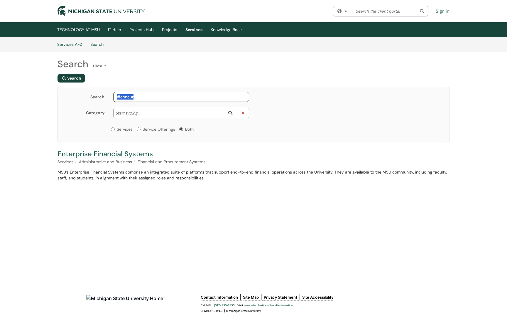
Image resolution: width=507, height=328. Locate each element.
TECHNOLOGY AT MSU (78, 29)
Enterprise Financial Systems (105, 153)
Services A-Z (69, 44)
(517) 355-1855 (224, 305)
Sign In (442, 11)
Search (99, 44)
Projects (169, 29)
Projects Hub (141, 29)
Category (95, 112)
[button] (230, 113)
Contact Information (219, 297)
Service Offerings (159, 129)
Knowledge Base (226, 29)
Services (193, 29)
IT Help (114, 29)
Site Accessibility (317, 297)
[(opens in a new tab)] (101, 11)
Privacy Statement (280, 297)
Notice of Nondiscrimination (275, 305)
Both (189, 129)
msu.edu (250, 305)
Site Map (251, 297)
